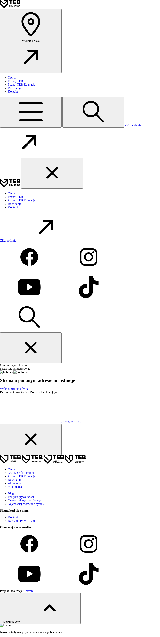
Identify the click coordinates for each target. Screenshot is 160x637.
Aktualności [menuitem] (15, 483)
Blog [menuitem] (11, 493)
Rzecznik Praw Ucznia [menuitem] (22, 520)
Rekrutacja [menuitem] (14, 88)
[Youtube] (29, 300)
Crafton (28, 591)
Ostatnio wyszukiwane (14, 365)
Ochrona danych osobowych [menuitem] (25, 500)
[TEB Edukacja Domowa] (75, 462)
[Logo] (10, 7)
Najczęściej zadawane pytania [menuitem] (26, 504)
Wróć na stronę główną (14, 388)
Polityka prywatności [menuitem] (21, 497)
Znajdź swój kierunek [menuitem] (21, 472)
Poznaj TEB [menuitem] (15, 81)
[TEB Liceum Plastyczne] (54, 462)
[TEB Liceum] (11, 462)
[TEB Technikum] (32, 462)
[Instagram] (88, 270)
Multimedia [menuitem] (15, 486)
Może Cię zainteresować (15, 368)
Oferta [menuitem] (12, 77)
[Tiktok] (88, 300)
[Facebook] (29, 270)
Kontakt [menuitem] (13, 91)
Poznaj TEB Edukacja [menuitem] (21, 84)
